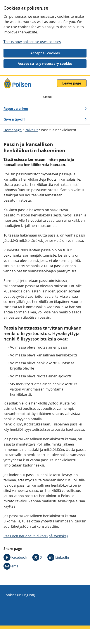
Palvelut (31, 130)
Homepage (12, 130)
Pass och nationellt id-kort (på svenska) (35, 536)
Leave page (71, 83)
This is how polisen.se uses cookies (32, 41)
